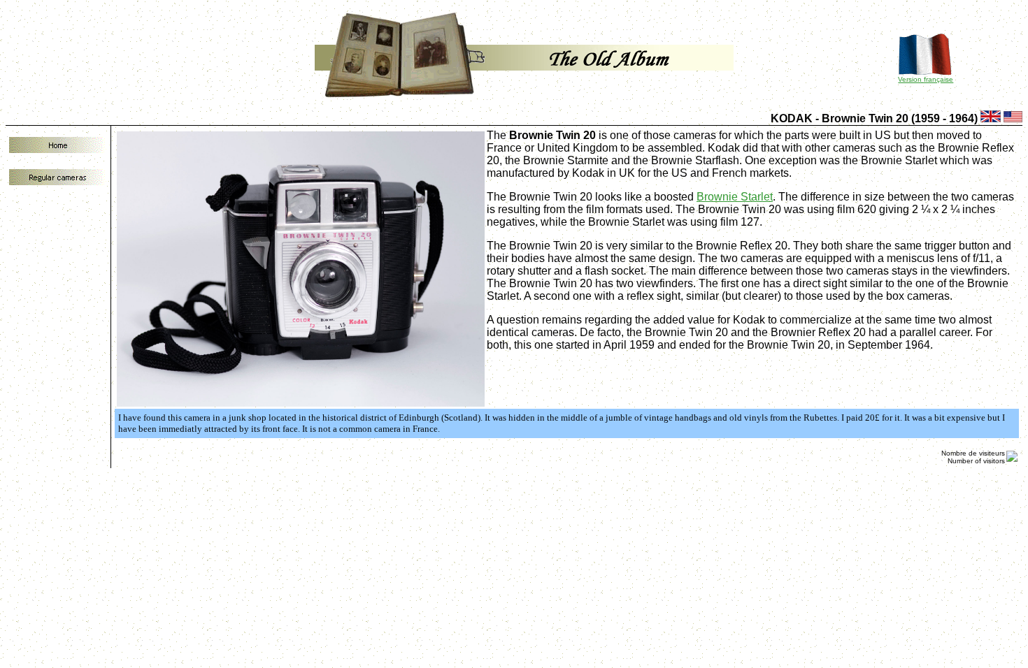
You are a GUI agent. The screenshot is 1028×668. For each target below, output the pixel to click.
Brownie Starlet (735, 197)
